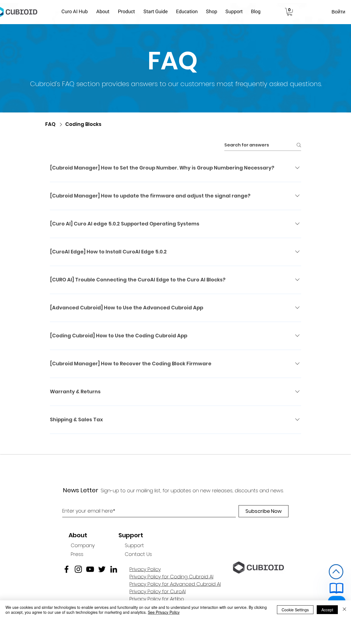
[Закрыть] (344, 610)
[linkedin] (113, 569)
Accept (327, 609)
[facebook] (66, 569)
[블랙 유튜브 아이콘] (90, 569)
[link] (289, 12)
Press (77, 554)
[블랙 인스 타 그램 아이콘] (78, 569)
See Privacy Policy (164, 612)
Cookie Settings (295, 609)
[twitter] (102, 569)
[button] (104, 11)
